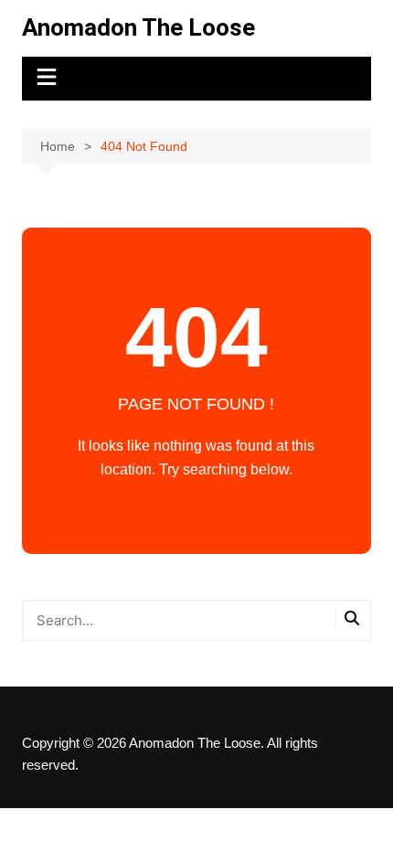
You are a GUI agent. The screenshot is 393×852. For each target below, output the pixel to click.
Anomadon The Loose (138, 27)
